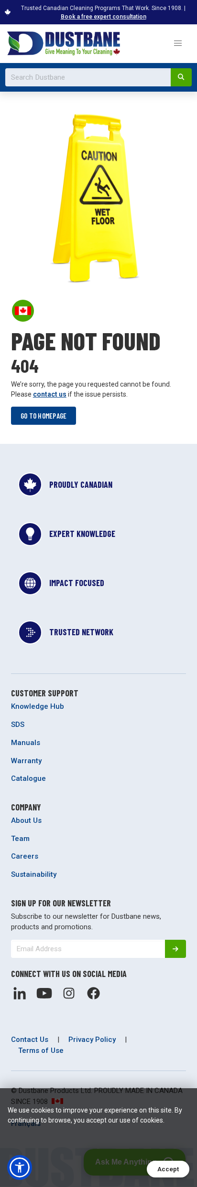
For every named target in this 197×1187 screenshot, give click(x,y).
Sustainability (33, 874)
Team (20, 838)
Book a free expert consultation (103, 16)
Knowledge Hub (37, 706)
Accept (168, 1169)
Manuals (25, 742)
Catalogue (28, 778)
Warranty (26, 760)
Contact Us (29, 1039)
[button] (177, 43)
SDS (17, 724)
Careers (24, 856)
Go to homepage (44, 415)
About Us (26, 820)
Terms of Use (41, 1050)
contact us (49, 394)
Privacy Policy (92, 1039)
